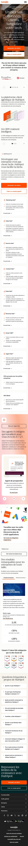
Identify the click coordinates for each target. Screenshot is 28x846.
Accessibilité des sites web (14, 839)
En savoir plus (8, 213)
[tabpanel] (14, 613)
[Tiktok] (26, 815)
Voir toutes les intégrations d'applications (11, 539)
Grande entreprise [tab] (9, 577)
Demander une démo (16, 48)
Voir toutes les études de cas (16, 554)
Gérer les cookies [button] (14, 842)
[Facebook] (4, 815)
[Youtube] (11, 815)
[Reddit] (22, 815)
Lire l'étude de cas (8, 618)
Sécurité (22, 836)
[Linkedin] (18, 815)
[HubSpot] (4, 2)
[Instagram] (7, 815)
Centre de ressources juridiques (14, 833)
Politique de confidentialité (10, 836)
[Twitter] (15, 815)
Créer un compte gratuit (16, 54)
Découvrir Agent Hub (17, 426)
